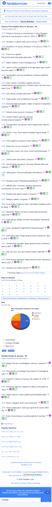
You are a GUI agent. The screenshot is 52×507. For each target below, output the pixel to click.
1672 (3, 99)
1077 (3, 33)
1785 (3, 164)
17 (16, 288)
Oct (39, 16)
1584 (3, 395)
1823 (3, 252)
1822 (3, 243)
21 (45, 288)
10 (16, 286)
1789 (3, 181)
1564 (3, 387)
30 (9, 294)
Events (10, 11)
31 (16, 294)
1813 (3, 212)
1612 (3, 403)
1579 (3, 63)
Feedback (19, 472)
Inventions (36, 11)
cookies (36, 492)
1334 (3, 42)
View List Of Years (11, 22)
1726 (3, 125)
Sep (35, 16)
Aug (31, 16)
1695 (3, 416)
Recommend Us (15, 475)
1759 (3, 146)
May (20, 16)
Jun (24, 16)
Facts (16, 11)
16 (9, 288)
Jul (28, 16)
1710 (3, 104)
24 (16, 291)
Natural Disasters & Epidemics (15, 298)
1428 (3, 379)
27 (38, 291)
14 (45, 286)
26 (31, 291)
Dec (46, 16)
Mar (13, 16)
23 (9, 291)
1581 (3, 67)
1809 (3, 204)
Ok (48, 492)
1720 (3, 117)
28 (45, 291)
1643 (3, 83)
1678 (3, 408)
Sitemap (36, 483)
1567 (3, 54)
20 (38, 288)
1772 (3, 151)
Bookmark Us (8, 472)
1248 (3, 371)
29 (2, 294)
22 (2, 291)
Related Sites (42, 472)
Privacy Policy (26, 483)
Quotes (45, 11)
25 (24, 291)
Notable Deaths (41, 22)
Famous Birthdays (27, 22)
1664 (3, 94)
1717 (3, 112)
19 (31, 288)
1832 (3, 268)
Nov (42, 16)
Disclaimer (15, 483)
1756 (3, 141)
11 (23, 286)
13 (38, 286)
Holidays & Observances (39, 298)
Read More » (8, 424)
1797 (3, 186)
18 (24, 288)
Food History (25, 11)
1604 (3, 75)
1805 (3, 194)
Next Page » (41, 273)
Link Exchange (30, 472)
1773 (3, 159)
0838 (3, 363)
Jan (6, 16)
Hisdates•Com (16, 3)
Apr (17, 16)
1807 (3, 199)
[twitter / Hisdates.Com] (32, 475)
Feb (9, 16)
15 (2, 288)
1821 (3, 236)
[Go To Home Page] (5, 11)
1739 (3, 132)
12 (31, 286)
